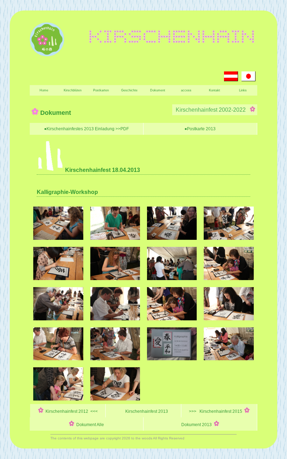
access (186, 90)
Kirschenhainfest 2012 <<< (70, 411)
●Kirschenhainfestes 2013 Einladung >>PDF (86, 128)
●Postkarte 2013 (200, 128)
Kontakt (214, 90)
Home (44, 90)
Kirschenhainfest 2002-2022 (212, 110)
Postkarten (101, 90)
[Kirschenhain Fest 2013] (58, 238)
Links (243, 90)
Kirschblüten (73, 90)
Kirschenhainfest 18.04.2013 (102, 170)
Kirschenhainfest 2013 (146, 411)
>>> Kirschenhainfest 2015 (216, 411)
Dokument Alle (89, 424)
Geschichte (129, 90)
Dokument (157, 90)
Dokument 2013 (197, 424)
